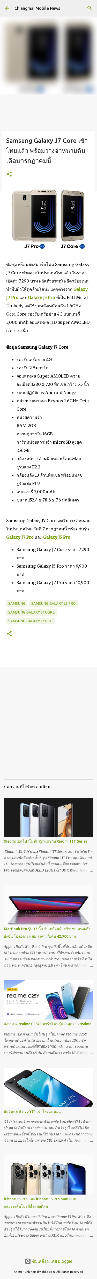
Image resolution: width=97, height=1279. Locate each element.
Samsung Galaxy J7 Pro (30, 621)
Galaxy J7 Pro (20, 537)
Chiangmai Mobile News (37, 8)
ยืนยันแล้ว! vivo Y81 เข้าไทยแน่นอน (32, 1111)
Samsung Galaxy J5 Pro (53, 603)
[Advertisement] (48, 727)
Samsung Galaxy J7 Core (31, 612)
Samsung (16, 603)
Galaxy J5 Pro (41, 297)
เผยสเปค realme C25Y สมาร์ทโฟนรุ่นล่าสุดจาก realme (47, 1024)
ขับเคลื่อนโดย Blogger (51, 1261)
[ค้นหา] (90, 8)
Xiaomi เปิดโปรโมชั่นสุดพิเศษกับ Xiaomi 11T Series (45, 841)
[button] (9, 174)
